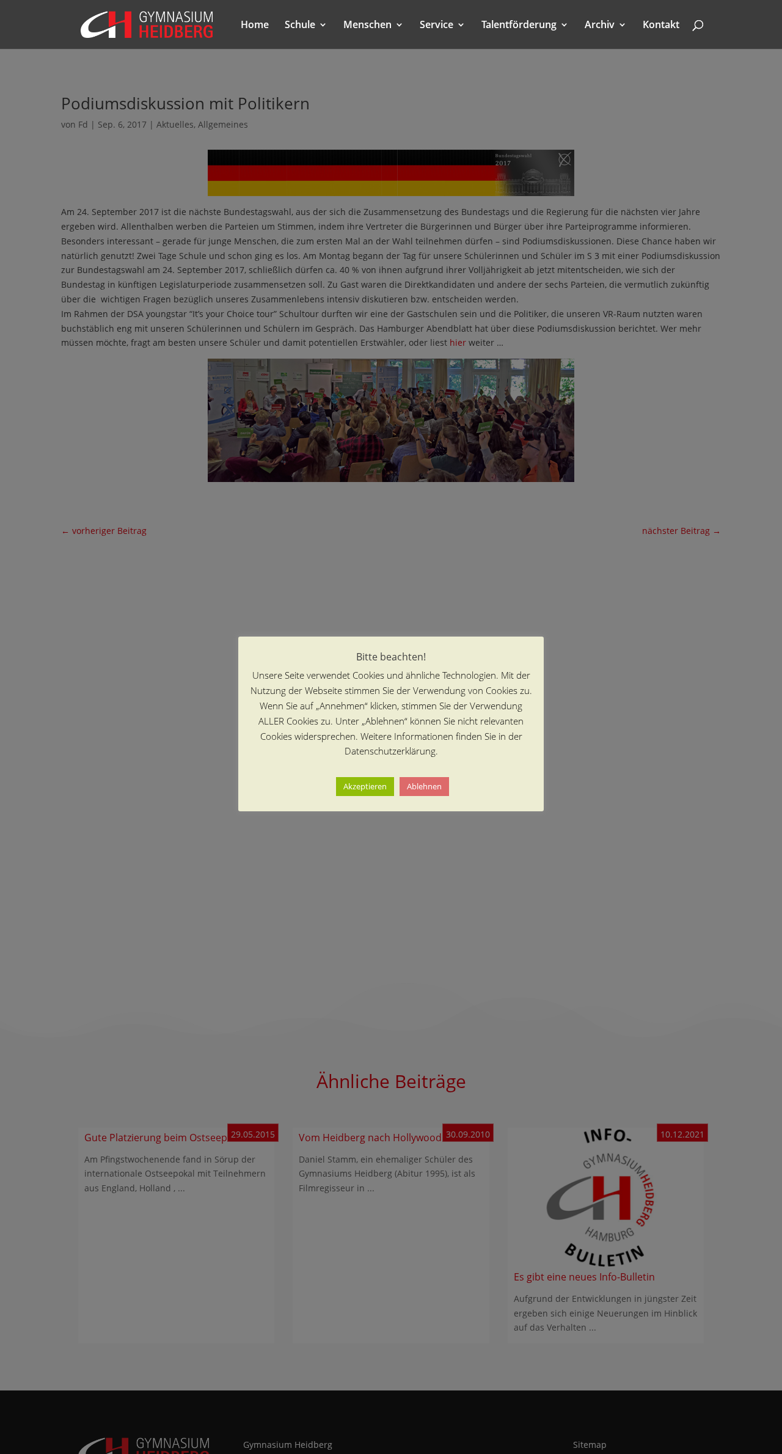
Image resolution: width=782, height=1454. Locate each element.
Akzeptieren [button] (365, 786)
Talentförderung (519, 25)
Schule (300, 25)
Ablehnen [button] (424, 786)
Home (255, 25)
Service (436, 25)
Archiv (600, 25)
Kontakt (661, 25)
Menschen (367, 25)
